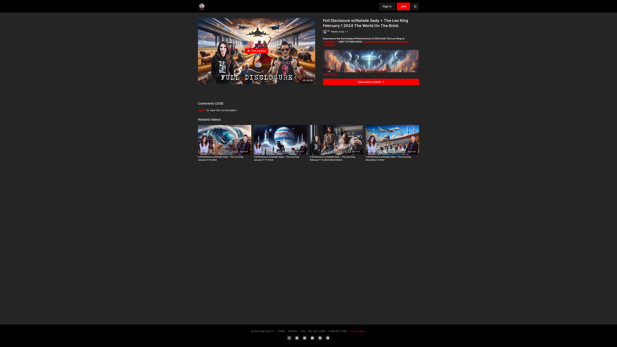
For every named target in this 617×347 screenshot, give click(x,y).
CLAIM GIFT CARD (337, 331)
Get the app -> (358, 331)
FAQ (303, 331)
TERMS (281, 331)
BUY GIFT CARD (316, 331)
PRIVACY (293, 331)
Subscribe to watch (369, 82)
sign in (202, 110)
